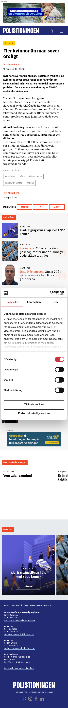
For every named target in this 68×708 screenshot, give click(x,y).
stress (30, 183)
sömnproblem (35, 176)
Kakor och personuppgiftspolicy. (19, 668)
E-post (57, 207)
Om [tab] (56, 302)
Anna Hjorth (14, 64)
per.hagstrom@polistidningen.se (19, 634)
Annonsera (48, 605)
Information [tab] (34, 302)
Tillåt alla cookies (34, 404)
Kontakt (8, 605)
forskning (10, 176)
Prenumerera (36, 605)
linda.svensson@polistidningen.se (19, 620)
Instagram (30, 699)
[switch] (59, 369)
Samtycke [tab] (12, 302)
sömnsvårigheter (13, 183)
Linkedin (42, 699)
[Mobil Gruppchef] (34, 439)
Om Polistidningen (20, 605)
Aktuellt (9, 43)
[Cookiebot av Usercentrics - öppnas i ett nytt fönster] (49, 293)
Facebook (24, 207)
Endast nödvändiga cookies (34, 413)
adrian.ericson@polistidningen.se (19, 648)
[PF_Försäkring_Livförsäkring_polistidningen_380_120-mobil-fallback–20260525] (34, 12)
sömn (22, 176)
